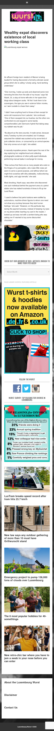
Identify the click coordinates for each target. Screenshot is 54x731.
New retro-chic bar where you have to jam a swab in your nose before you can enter (26, 658)
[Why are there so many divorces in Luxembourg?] (27, 461)
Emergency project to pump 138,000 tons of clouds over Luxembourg (25, 578)
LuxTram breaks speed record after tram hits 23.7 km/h (25, 497)
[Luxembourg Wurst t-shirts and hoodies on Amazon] (27, 238)
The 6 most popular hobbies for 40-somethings (25, 617)
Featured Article (29, 282)
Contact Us (10, 707)
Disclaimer (10, 695)
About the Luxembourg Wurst (22, 682)
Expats (18, 282)
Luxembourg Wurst (27, 16)
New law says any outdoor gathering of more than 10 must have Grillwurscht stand (26, 538)
